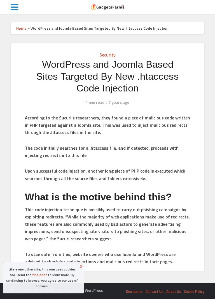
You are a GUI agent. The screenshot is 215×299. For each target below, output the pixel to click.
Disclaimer (134, 291)
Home (21, 28)
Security (107, 54)
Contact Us (154, 291)
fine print (39, 274)
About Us (173, 291)
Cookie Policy (194, 291)
